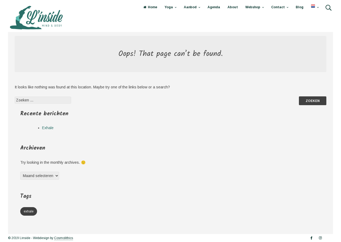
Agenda (214, 7)
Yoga (169, 7)
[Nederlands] (315, 7)
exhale (29, 211)
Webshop (252, 7)
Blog (299, 7)
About (233, 7)
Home (152, 7)
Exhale (48, 128)
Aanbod (190, 7)
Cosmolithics (63, 238)
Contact (278, 7)
